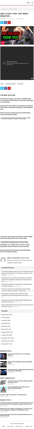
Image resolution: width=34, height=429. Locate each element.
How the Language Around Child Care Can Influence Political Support (18, 387)
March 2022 (4, 329)
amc (2, 83)
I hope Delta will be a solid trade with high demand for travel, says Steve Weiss (21, 370)
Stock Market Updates (11, 9)
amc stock (20, 83)
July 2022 (4, 317)
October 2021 (5, 344)
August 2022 (4, 314)
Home (3, 9)
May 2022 (4, 323)
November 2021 (5, 341)
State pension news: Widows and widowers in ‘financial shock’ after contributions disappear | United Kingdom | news (16, 107)
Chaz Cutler (3, 18)
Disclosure (10, 426)
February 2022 (5, 332)
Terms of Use (28, 426)
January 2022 (5, 335)
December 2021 (5, 338)
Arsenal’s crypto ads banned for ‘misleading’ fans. (13, 394)
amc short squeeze (10, 83)
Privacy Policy (19, 426)
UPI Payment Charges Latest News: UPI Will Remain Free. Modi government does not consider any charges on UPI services (16, 100)
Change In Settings (19, 423)
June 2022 (4, 320)
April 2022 (4, 326)
